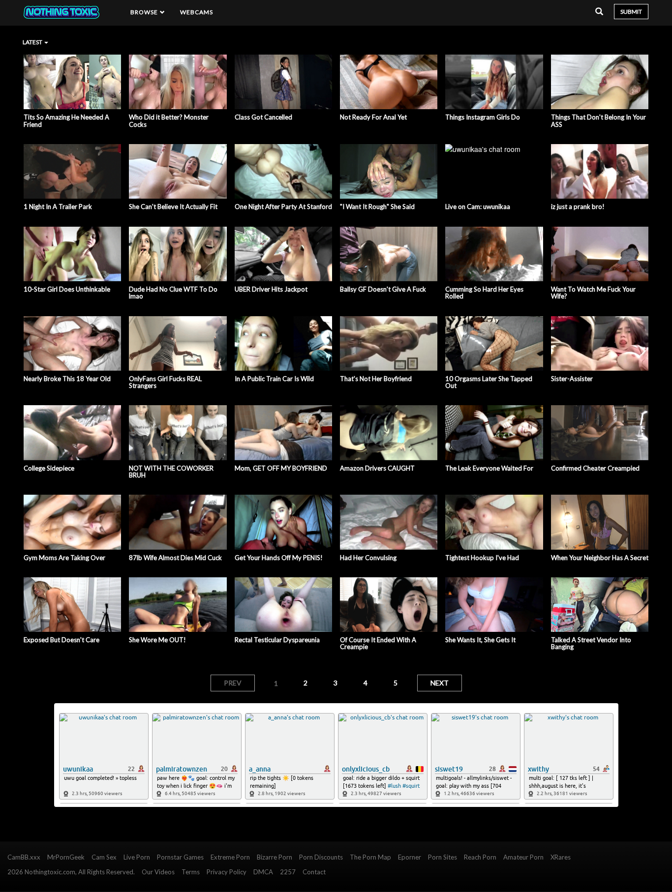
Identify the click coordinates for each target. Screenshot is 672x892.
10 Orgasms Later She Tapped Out (488, 382)
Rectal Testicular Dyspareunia (277, 639)
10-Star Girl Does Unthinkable (67, 289)
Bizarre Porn (274, 857)
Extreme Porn (230, 857)
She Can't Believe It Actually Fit (173, 206)
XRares (560, 857)
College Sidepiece (49, 468)
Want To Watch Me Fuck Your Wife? (593, 293)
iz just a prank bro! (578, 206)
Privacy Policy (226, 872)
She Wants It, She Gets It (480, 639)
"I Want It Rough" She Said (377, 206)
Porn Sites (442, 857)
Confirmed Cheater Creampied (595, 468)
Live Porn (136, 857)
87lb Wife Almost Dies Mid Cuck (175, 557)
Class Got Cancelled (263, 117)
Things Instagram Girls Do (482, 117)
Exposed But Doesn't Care (61, 639)
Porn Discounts (321, 857)
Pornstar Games (180, 857)
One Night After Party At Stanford (283, 206)
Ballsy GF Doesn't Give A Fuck (383, 289)
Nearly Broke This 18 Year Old (67, 378)
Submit (631, 11)
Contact (314, 872)
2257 (288, 872)
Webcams (197, 12)
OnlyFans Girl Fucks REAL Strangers (165, 382)
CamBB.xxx (23, 857)
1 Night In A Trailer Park (58, 206)
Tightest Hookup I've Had (482, 557)
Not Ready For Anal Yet (373, 117)
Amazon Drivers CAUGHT (377, 468)
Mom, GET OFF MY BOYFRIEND (281, 468)
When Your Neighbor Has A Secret (599, 557)
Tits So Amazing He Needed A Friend (66, 121)
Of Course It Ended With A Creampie (378, 643)
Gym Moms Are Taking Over (64, 557)
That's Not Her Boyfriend (376, 378)
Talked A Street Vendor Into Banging (591, 643)
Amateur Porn (523, 857)
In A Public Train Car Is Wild (274, 378)
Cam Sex (104, 857)
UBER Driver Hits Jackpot (271, 289)
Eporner (409, 857)
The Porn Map (370, 857)
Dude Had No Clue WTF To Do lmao (173, 293)
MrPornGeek (66, 857)
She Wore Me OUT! (157, 639)
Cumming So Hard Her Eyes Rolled (484, 293)
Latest (33, 42)
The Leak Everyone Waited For (489, 468)
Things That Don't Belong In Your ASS (598, 121)
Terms (191, 872)
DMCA (263, 872)
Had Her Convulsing (368, 557)
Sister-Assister (572, 378)
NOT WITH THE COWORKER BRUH (171, 472)
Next (439, 683)
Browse (145, 12)
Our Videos (158, 872)
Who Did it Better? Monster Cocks (169, 121)
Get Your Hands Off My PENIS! (279, 557)
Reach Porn (480, 857)
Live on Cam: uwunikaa (477, 206)
